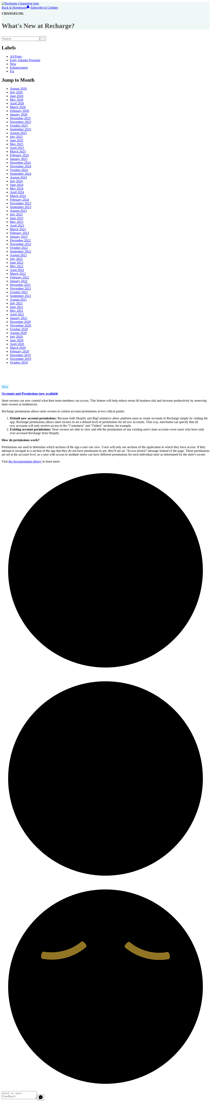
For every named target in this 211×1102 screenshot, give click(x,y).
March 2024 (18, 196)
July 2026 (16, 92)
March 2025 (18, 151)
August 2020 (18, 333)
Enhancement (19, 67)
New (13, 64)
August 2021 (18, 299)
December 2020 (20, 322)
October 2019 (19, 362)
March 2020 (18, 347)
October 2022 (19, 247)
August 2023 (18, 210)
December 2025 (20, 118)
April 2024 (17, 192)
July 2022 (16, 259)
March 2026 (18, 107)
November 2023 (20, 203)
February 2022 (19, 277)
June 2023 (16, 218)
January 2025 (18, 159)
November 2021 (20, 288)
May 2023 (16, 222)
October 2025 (19, 125)
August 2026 (18, 88)
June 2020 (16, 340)
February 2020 (19, 351)
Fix (12, 71)
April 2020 (17, 344)
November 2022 (20, 244)
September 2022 (20, 251)
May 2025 (16, 144)
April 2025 (17, 148)
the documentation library (25, 461)
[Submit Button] (43, 38)
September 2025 (20, 129)
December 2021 (20, 285)
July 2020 (16, 336)
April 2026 (17, 103)
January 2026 (18, 114)
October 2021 (19, 292)
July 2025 (16, 136)
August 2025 (18, 133)
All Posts (16, 56)
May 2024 (16, 188)
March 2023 (18, 229)
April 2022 (17, 270)
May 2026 (16, 99)
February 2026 (19, 111)
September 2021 (20, 296)
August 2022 (18, 255)
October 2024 (19, 170)
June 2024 (16, 185)
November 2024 (20, 166)
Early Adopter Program (25, 60)
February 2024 (19, 199)
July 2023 (16, 214)
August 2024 (18, 177)
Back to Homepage (14, 7)
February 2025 (19, 155)
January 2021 (18, 318)
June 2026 (16, 96)
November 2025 (20, 122)
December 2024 (20, 162)
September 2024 (20, 173)
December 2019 (20, 355)
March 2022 (18, 273)
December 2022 (20, 240)
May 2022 (16, 266)
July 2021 (16, 303)
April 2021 (17, 314)
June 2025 (16, 140)
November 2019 (20, 359)
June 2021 (16, 307)
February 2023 (19, 233)
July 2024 (16, 181)
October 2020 (19, 329)
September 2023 (20, 207)
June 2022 (16, 262)
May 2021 (16, 310)
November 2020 (20, 325)
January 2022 (18, 281)
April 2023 (17, 225)
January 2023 (18, 236)
